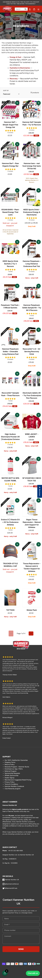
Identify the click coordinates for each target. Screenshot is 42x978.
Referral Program (10, 771)
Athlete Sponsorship (11, 775)
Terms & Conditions (11, 784)
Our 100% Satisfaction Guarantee (16, 760)
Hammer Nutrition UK (12, 879)
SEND (21, 949)
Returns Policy (10, 764)
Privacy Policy (10, 782)
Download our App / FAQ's (14, 769)
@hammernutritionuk (12, 884)
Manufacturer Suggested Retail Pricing (18, 780)
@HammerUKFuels (11, 888)
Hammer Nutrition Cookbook (14, 786)
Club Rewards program (12, 788)
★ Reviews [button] (40, 491)
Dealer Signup (9, 778)
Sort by (6, 90)
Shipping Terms (10, 762)
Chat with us (33, 973)
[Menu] (38, 9)
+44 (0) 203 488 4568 (15, 850)
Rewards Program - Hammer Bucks (17, 767)
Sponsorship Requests (12, 773)
